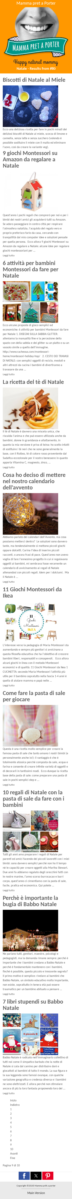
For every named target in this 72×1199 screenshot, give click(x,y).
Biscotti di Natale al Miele (34, 80)
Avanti (14, 1153)
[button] (24, 1176)
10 (11, 1149)
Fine (12, 1158)
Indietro (15, 1105)
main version (36, 1193)
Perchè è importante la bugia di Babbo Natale (30, 901)
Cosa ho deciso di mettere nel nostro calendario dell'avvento (34, 481)
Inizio (13, 1100)
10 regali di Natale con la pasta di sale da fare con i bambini (33, 799)
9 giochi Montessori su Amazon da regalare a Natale (30, 160)
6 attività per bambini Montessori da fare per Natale (30, 270)
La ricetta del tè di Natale (33, 382)
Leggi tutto (9, 255)
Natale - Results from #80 (36, 69)
